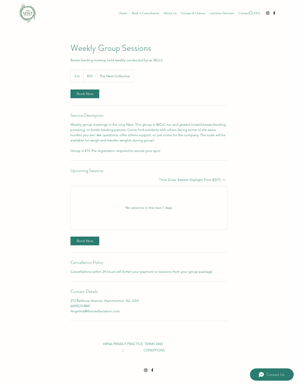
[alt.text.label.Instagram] (267, 13)
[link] (84, 93)
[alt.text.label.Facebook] (274, 13)
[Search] (251, 13)
